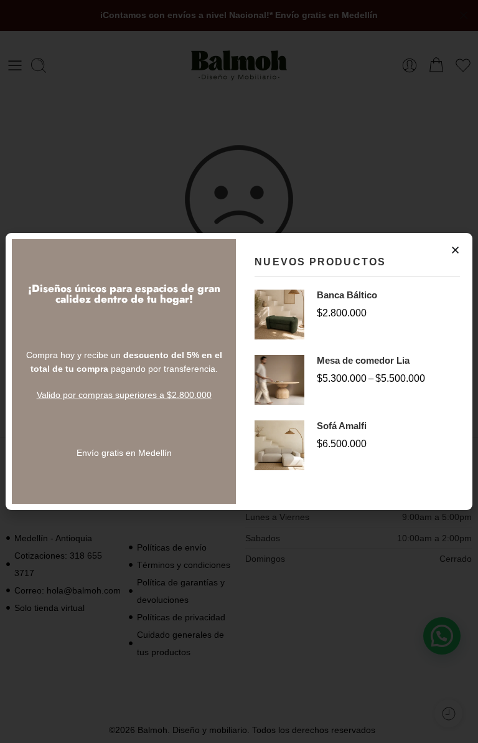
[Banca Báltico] (279, 314)
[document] (239, 371)
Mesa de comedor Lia (363, 360)
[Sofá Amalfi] (279, 445)
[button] (455, 250)
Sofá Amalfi (342, 425)
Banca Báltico (347, 295)
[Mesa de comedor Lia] (279, 379)
